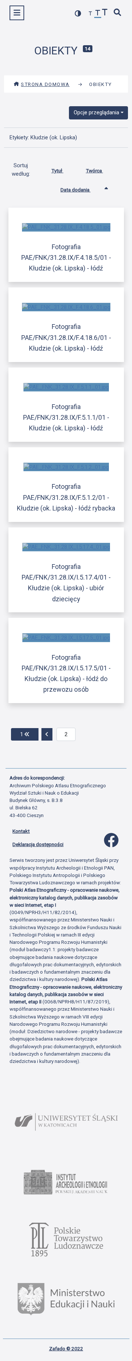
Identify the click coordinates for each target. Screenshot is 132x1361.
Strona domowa (45, 84)
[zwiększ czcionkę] (105, 13)
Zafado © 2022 (66, 1348)
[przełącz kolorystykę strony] (78, 13)
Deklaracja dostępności (37, 844)
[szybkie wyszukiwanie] (117, 13)
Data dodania (75, 190)
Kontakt (21, 831)
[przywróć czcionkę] (98, 14)
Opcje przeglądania (96, 112)
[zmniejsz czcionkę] (90, 14)
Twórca (94, 170)
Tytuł (57, 170)
